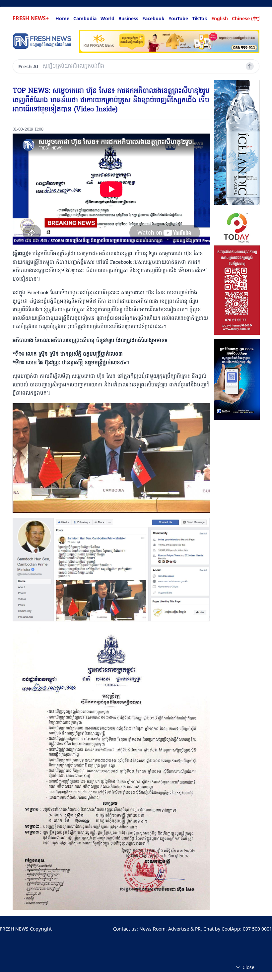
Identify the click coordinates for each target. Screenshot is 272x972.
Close (248, 967)
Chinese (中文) (248, 18)
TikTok (199, 18)
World (107, 18)
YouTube (178, 18)
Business (128, 18)
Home (62, 18)
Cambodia (85, 18)
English (219, 18)
